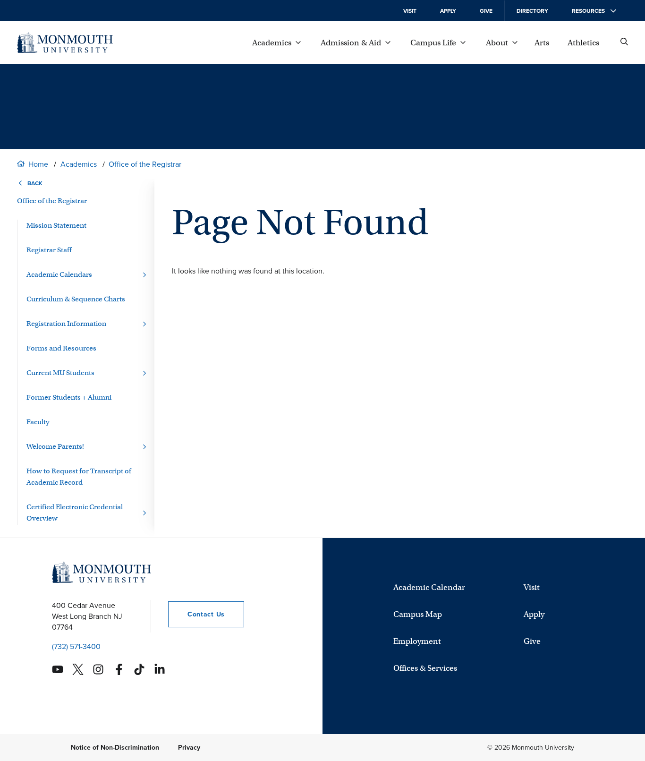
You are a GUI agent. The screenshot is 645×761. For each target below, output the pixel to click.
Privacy (189, 747)
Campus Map (417, 614)
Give (486, 11)
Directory (532, 11)
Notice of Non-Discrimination (115, 747)
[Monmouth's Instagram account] (98, 669)
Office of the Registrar (145, 164)
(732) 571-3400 (76, 646)
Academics (78, 164)
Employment (417, 641)
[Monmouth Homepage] (65, 42)
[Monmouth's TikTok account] (139, 669)
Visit (409, 11)
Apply (448, 11)
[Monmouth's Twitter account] (78, 669)
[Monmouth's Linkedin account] (159, 669)
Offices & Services (425, 668)
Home (38, 164)
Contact (196, 614)
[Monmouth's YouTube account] (57, 669)
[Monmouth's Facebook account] (119, 669)
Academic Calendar (429, 587)
